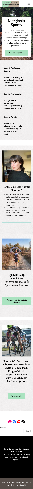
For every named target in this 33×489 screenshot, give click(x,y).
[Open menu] (28, 4)
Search (3, 427)
